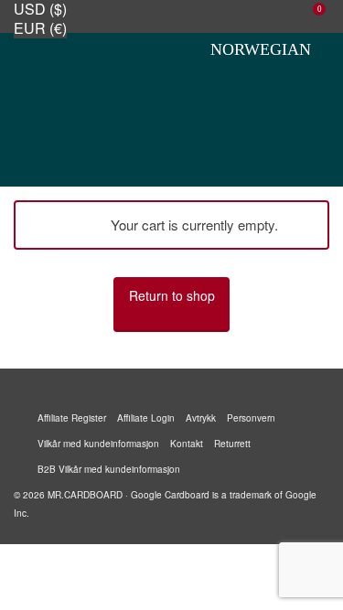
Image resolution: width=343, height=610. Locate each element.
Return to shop (172, 295)
